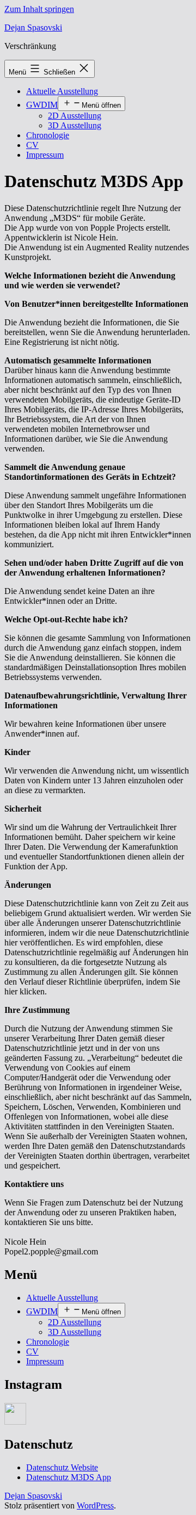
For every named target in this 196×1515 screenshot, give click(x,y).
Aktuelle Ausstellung (62, 91)
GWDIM (42, 104)
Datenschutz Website (62, 1467)
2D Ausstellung (74, 115)
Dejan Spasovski (33, 27)
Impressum (45, 154)
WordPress (95, 1505)
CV (32, 145)
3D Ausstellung (74, 125)
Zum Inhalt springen (39, 9)
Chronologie (47, 135)
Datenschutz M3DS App (68, 1477)
